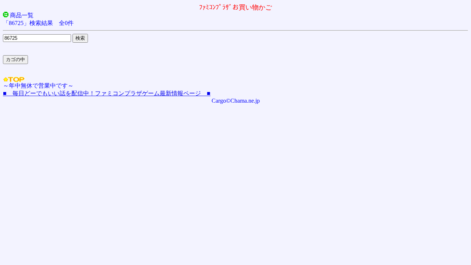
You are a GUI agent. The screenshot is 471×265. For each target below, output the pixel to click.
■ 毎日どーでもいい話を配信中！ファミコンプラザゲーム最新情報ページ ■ (106, 93)
